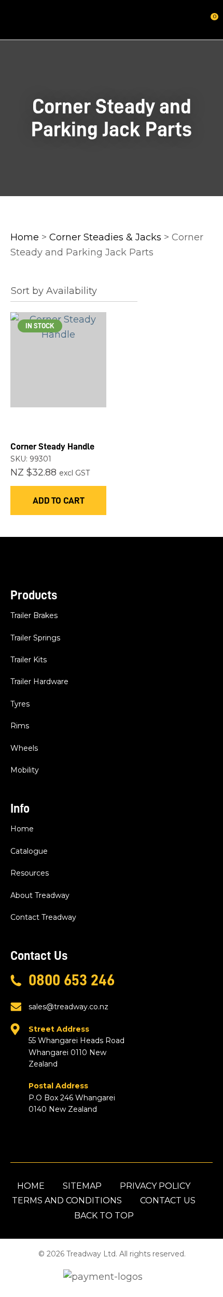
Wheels (24, 748)
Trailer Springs (35, 638)
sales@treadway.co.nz (68, 1006)
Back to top (104, 1216)
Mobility (24, 770)
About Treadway (39, 895)
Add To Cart (59, 500)
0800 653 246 (72, 980)
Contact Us (168, 1200)
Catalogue (29, 851)
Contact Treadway (43, 917)
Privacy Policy (155, 1186)
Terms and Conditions (67, 1200)
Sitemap (82, 1186)
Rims (19, 725)
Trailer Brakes (34, 615)
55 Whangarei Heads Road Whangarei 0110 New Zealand (76, 1046)
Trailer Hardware (39, 681)
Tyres (20, 704)
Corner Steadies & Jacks (105, 237)
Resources (29, 873)
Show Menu (16, 19)
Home (24, 237)
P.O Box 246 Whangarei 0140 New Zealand (72, 1097)
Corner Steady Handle (52, 446)
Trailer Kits (28, 659)
